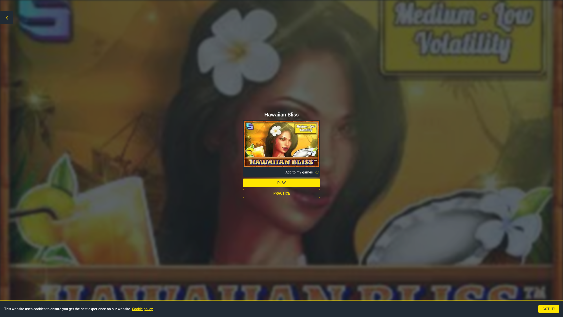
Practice (281, 193)
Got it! (549, 309)
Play (281, 183)
